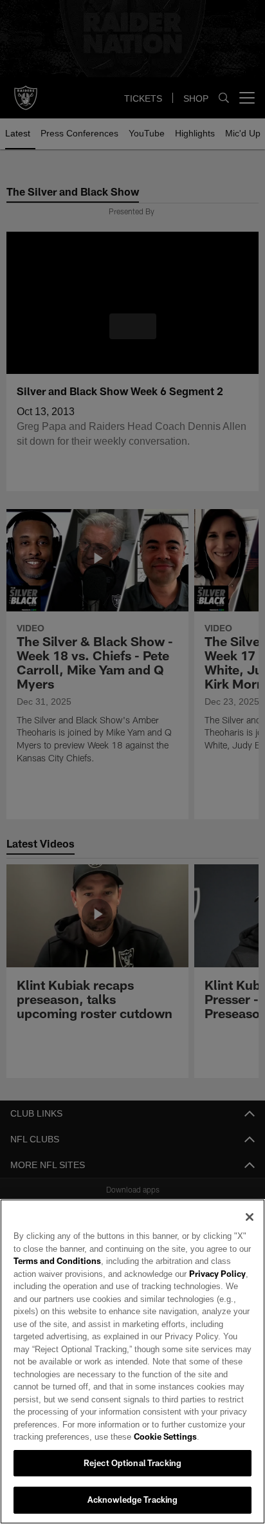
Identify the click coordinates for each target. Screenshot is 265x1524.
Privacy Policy (188, 1273)
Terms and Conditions (57, 1261)
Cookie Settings (129, 1436)
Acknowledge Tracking (132, 1499)
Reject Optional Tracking (132, 1463)
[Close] (249, 1217)
